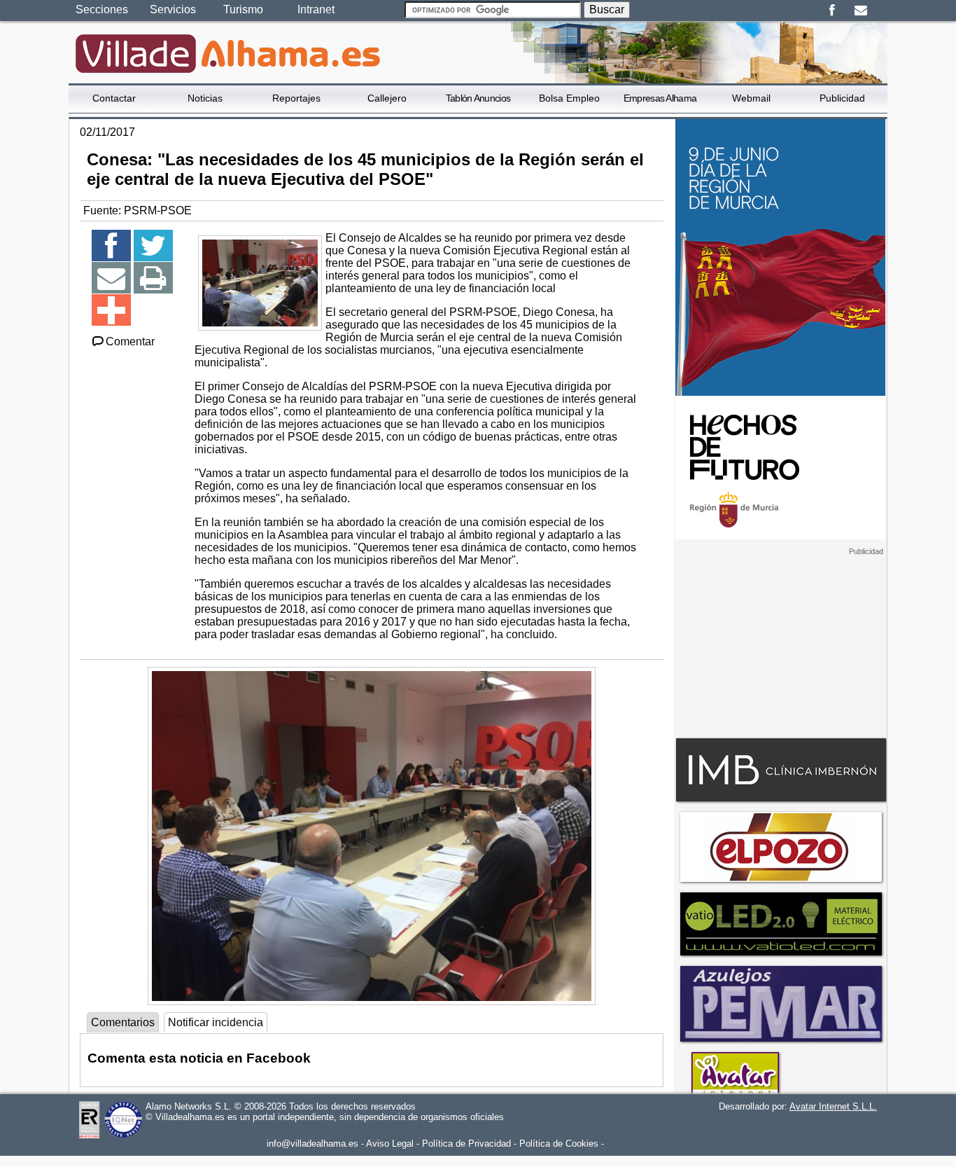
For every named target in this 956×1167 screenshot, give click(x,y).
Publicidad (842, 98)
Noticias (205, 98)
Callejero (387, 98)
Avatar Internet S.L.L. (833, 1106)
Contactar (114, 98)
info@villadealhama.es (312, 1143)
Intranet (316, 9)
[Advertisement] (780, 643)
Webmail (751, 98)
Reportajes (296, 98)
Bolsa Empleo (569, 98)
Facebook (831, 10)
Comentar (130, 341)
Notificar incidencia (215, 1022)
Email (860, 10)
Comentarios (123, 1022)
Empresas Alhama (660, 98)
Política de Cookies (558, 1143)
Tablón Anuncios (478, 98)
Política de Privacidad (466, 1143)
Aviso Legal (390, 1143)
